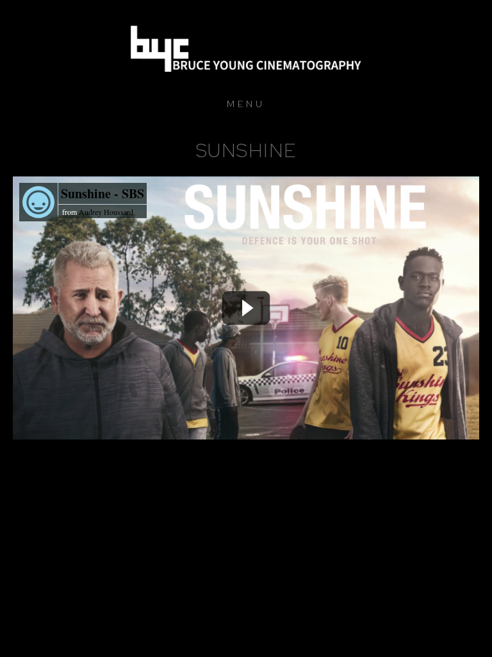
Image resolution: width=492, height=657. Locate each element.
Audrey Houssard (106, 212)
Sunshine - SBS (102, 193)
